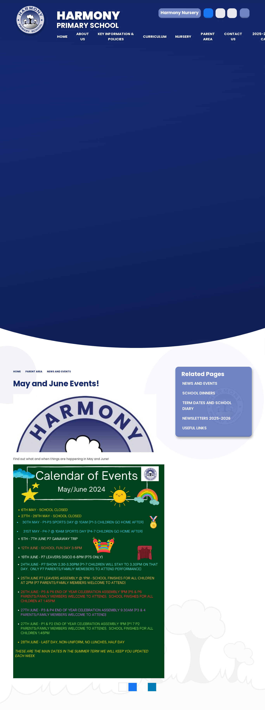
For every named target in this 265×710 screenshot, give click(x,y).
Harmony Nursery (180, 13)
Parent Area (33, 371)
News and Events (59, 371)
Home (17, 371)
